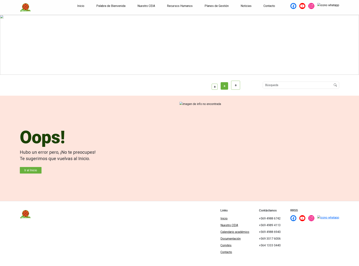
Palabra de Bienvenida (110, 6)
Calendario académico (234, 232)
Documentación (230, 238)
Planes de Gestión (217, 6)
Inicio (80, 6)
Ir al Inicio (30, 170)
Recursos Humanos (180, 6)
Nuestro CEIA (146, 6)
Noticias (246, 6)
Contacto (269, 6)
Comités (225, 245)
